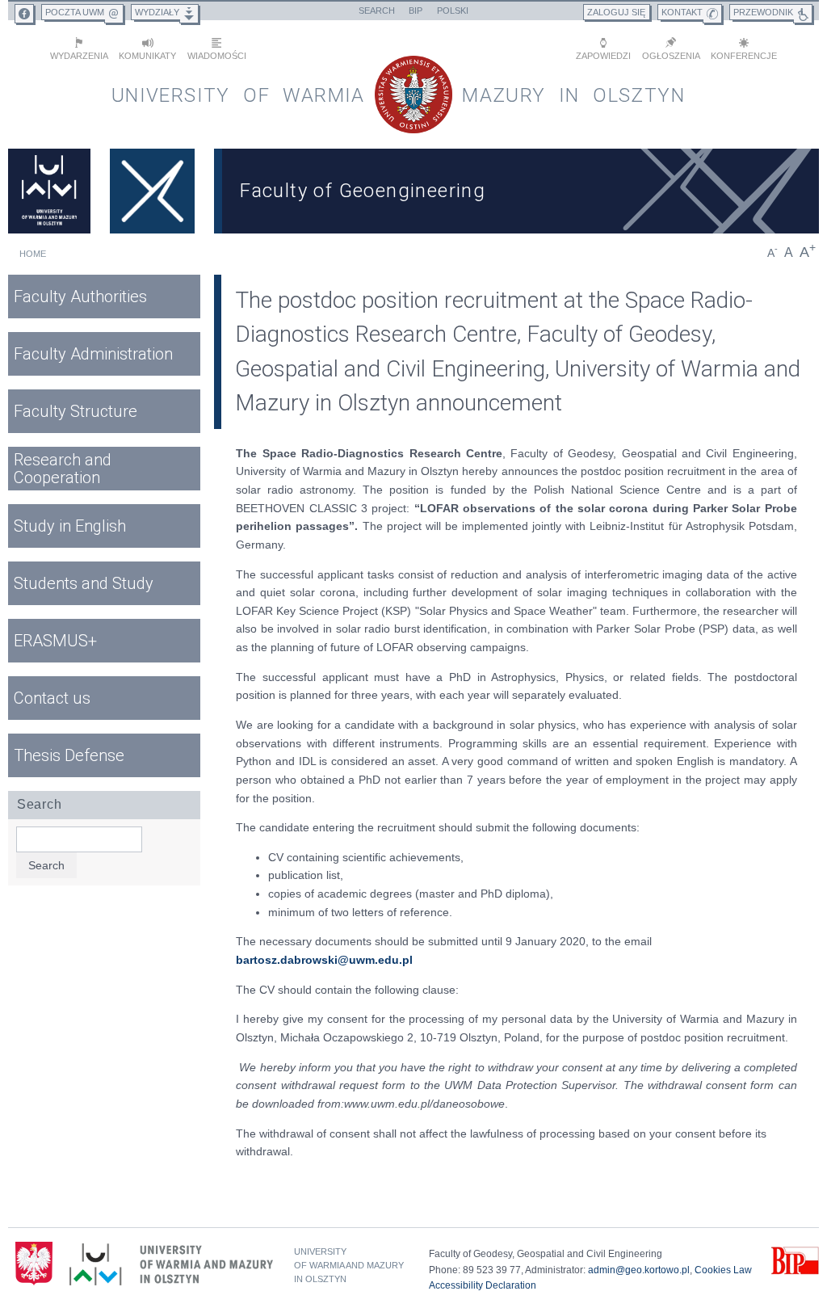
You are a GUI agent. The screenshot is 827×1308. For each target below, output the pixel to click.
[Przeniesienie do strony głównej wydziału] (152, 191)
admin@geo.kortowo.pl (639, 1270)
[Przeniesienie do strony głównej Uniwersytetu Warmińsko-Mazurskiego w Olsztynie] (49, 191)
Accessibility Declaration (482, 1285)
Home (32, 254)
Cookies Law (723, 1270)
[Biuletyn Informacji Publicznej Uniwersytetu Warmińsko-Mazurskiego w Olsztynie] (795, 1271)
